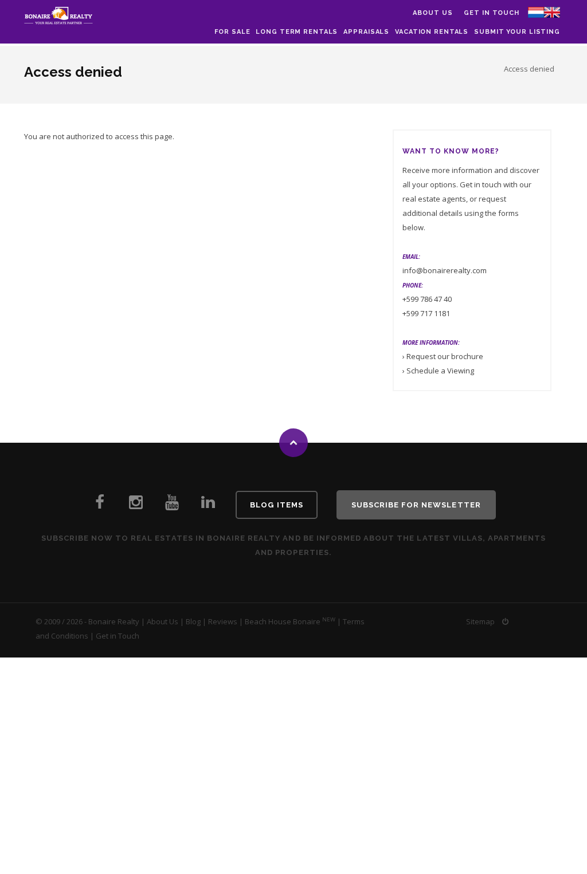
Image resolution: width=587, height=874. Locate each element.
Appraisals (366, 32)
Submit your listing (517, 32)
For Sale (232, 32)
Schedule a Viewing (440, 370)
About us (432, 13)
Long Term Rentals (297, 32)
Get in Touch (491, 13)
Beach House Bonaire (282, 621)
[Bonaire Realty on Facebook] (100, 505)
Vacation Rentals (431, 32)
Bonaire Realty (113, 621)
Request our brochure (444, 356)
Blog (193, 621)
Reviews (222, 621)
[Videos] (172, 505)
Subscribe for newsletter (416, 505)
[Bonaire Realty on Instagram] (136, 505)
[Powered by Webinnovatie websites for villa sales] (505, 621)
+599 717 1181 (426, 313)
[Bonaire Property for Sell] (208, 505)
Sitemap (480, 621)
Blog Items (276, 505)
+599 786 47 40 (427, 299)
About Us (162, 621)
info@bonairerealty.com (444, 270)
